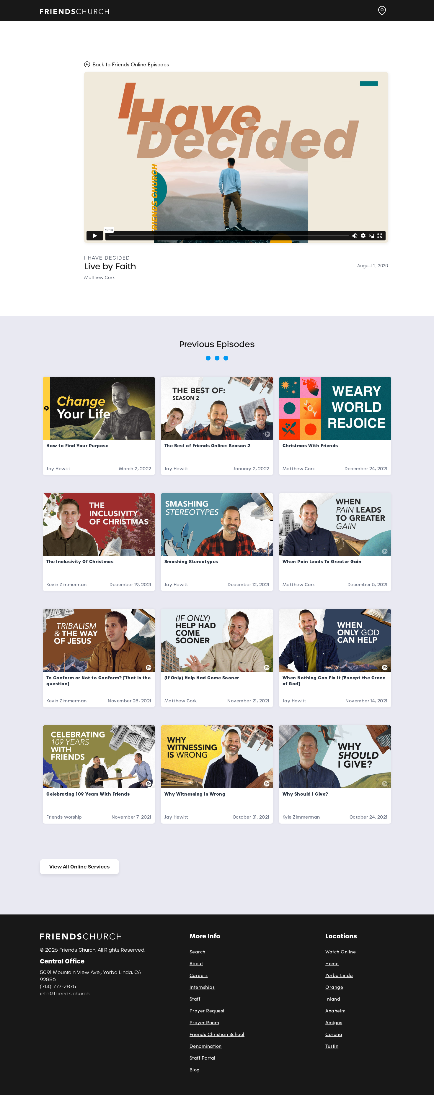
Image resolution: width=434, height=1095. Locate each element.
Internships (202, 987)
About (196, 963)
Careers (199, 975)
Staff (195, 999)
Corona (333, 1034)
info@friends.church (65, 994)
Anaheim (335, 1010)
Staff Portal (203, 1058)
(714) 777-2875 (58, 986)
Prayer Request (207, 1010)
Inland (332, 999)
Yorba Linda (339, 975)
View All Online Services (79, 866)
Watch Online (340, 951)
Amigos (333, 1022)
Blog (195, 1069)
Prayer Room (204, 1022)
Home (332, 963)
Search (197, 951)
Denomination (206, 1046)
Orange (334, 987)
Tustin (331, 1046)
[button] (382, 10)
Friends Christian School (217, 1034)
